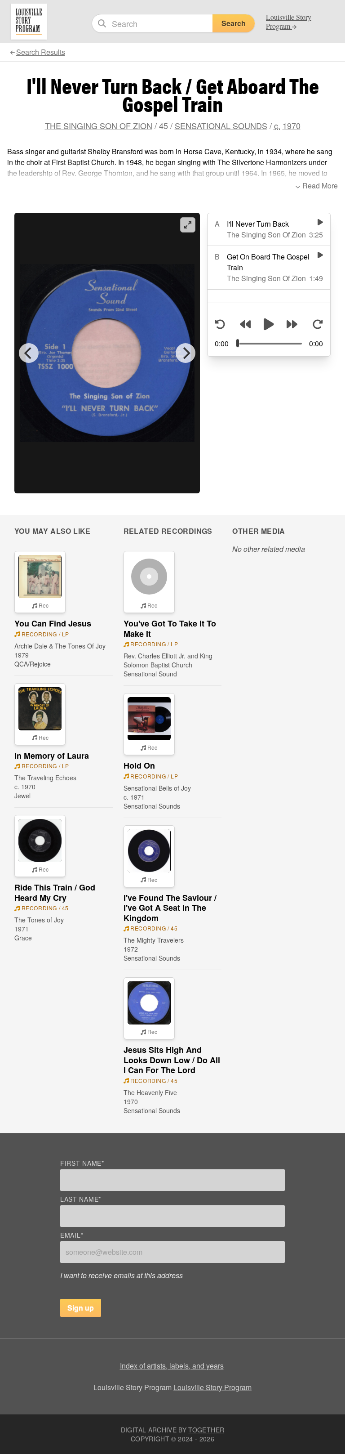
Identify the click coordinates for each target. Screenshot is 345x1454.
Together (206, 1429)
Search (233, 23)
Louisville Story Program (212, 1387)
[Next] (185, 353)
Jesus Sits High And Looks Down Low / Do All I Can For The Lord (172, 1060)
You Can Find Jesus (52, 623)
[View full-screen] (187, 225)
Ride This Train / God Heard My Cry (54, 892)
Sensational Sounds (221, 125)
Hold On (139, 765)
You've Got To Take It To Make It (170, 628)
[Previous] (29, 353)
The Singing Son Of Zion (98, 125)
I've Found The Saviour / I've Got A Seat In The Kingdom (170, 908)
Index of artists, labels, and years (172, 1365)
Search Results (40, 52)
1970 (292, 125)
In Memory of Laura (51, 755)
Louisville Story (288, 22)
